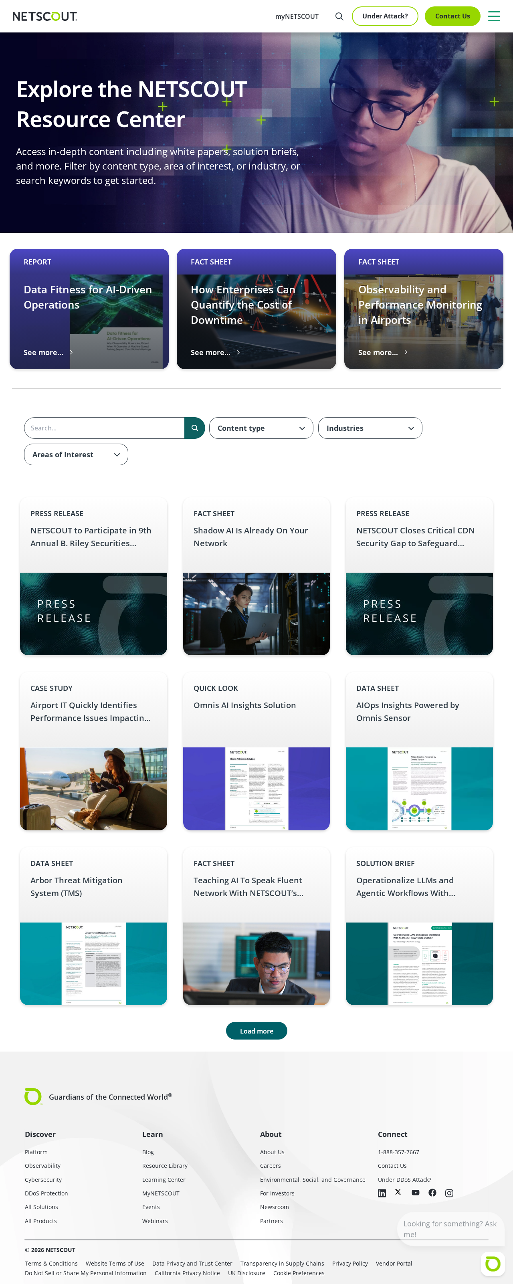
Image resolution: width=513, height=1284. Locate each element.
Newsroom (274, 1207)
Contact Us (452, 16)
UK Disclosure (246, 1273)
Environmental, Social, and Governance (313, 1179)
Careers (270, 1165)
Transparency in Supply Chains (282, 1263)
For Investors (277, 1193)
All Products (41, 1221)
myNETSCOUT (297, 16)
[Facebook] (432, 1193)
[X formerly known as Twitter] (399, 1192)
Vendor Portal (394, 1263)
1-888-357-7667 (398, 1152)
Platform (36, 1152)
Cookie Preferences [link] (299, 1273)
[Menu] (494, 16)
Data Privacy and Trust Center (192, 1263)
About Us (272, 1152)
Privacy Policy (350, 1263)
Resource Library (165, 1165)
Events (151, 1207)
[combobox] (261, 428)
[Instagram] (449, 1194)
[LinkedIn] (382, 1194)
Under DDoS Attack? (404, 1179)
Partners (271, 1221)
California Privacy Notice (187, 1273)
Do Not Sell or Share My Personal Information (86, 1273)
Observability (43, 1165)
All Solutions (41, 1207)
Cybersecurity (43, 1179)
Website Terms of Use (115, 1263)
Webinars (155, 1221)
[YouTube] (416, 1193)
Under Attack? (385, 16)
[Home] (45, 16)
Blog (148, 1152)
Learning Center (164, 1179)
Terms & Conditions (51, 1263)
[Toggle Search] (339, 16)
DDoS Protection (46, 1193)
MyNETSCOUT (161, 1193)
